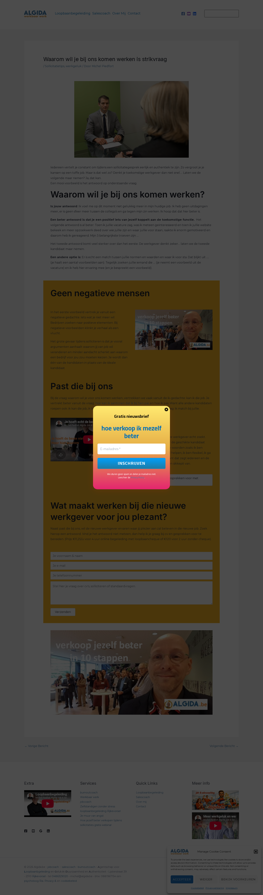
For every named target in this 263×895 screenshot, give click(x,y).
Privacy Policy (137, 477)
